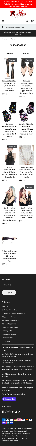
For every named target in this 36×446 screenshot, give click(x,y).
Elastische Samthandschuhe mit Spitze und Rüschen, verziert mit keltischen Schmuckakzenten (9, 172)
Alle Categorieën (9, 324)
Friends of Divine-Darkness (13, 313)
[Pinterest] (16, 412)
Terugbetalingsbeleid (11, 320)
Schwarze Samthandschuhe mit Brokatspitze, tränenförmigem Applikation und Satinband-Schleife (26, 87)
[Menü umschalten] (3, 21)
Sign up (9, 292)
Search (5, 306)
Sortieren (26, 54)
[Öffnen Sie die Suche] (3, 27)
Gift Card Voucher (9, 310)
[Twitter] (19, 412)
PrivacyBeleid (8, 331)
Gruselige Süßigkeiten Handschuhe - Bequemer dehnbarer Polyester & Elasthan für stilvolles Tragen (26, 129)
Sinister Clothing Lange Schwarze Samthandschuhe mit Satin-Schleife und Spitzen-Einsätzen (26, 213)
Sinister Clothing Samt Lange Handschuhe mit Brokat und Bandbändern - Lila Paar (9, 256)
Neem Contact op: (9, 334)
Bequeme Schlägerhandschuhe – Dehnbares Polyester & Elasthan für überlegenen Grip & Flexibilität (9, 130)
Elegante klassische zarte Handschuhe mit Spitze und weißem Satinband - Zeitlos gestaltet (26, 172)
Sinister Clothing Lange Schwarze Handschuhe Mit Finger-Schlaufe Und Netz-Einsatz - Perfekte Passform (9, 214)
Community (6, 341)
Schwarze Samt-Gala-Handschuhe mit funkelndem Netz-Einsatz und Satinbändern (9, 86)
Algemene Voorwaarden (12, 317)
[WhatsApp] (9, 412)
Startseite (4, 39)
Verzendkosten (8, 338)
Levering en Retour (10, 327)
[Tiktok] (13, 412)
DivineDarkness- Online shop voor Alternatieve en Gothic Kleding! (16, 440)
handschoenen (13, 39)
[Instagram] (6, 412)
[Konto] (27, 20)
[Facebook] (3, 412)
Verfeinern (9, 54)
